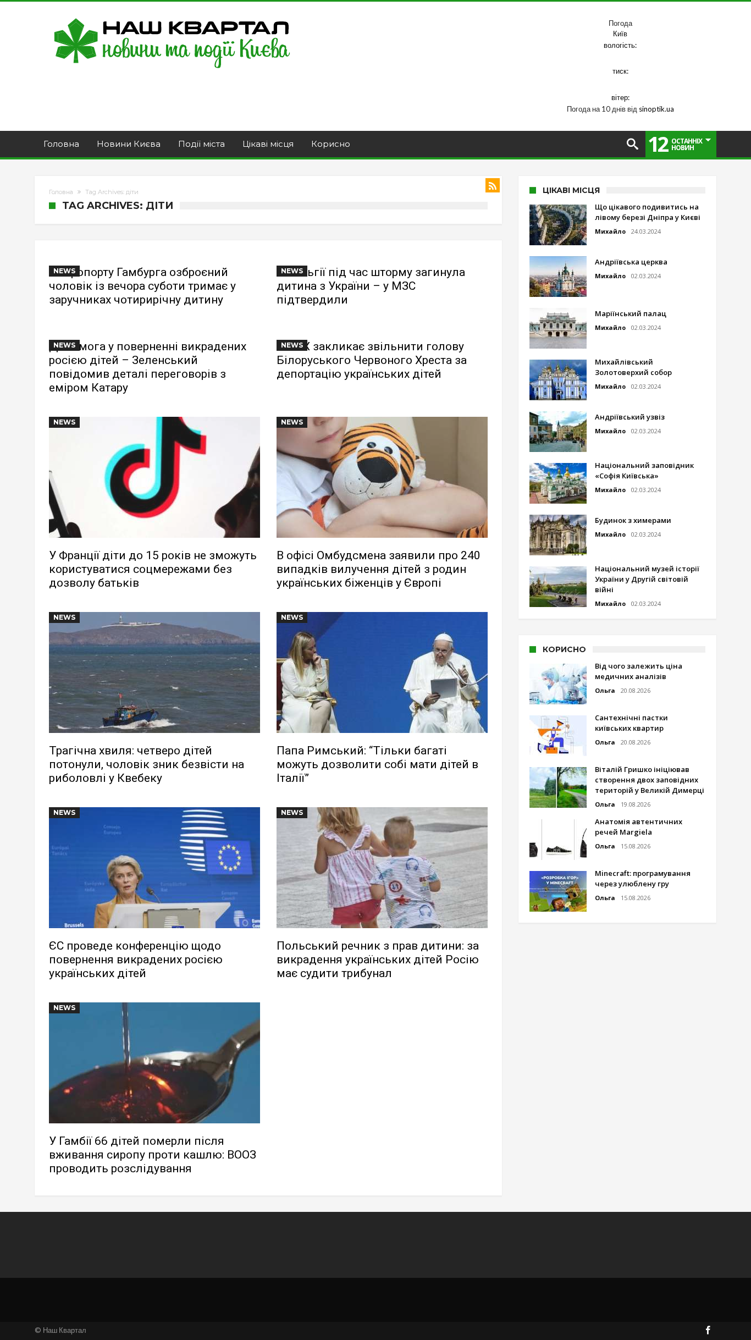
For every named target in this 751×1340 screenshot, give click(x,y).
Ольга (605, 690)
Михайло (610, 231)
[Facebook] (707, 1331)
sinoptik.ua (656, 108)
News (64, 271)
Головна (61, 192)
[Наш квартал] (172, 18)
